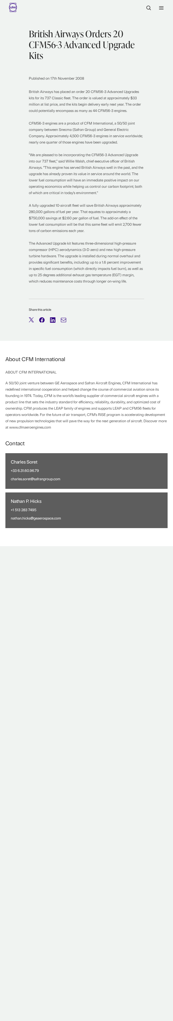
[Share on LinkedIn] (52, 320)
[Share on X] (31, 320)
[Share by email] (63, 320)
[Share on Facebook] (42, 320)
